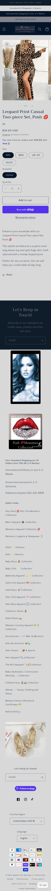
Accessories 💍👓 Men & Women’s (24, 636)
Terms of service (19, 884)
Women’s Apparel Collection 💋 (22, 529)
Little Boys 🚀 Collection (18, 590)
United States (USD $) (24, 821)
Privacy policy (38, 879)
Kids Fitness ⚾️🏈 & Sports (20, 650)
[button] (4, 29)
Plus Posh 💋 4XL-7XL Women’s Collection (22, 513)
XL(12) (9, 162)
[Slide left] (19, 106)
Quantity (6, 182)
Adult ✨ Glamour (15, 547)
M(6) (21, 155)
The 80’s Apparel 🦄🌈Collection (23, 664)
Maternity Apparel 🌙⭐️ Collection (24, 576)
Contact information (27, 888)
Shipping (6, 135)
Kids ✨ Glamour (14, 554)
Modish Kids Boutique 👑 (24, 875)
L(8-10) (36, 155)
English (23, 838)
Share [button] (9, 274)
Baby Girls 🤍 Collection (18, 568)
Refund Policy (12, 711)
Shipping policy (36, 884)
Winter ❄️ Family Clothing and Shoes (21, 692)
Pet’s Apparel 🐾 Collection (20, 657)
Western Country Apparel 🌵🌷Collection (22, 627)
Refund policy (23, 879)
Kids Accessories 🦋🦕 (18, 643)
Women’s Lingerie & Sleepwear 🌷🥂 (24, 538)
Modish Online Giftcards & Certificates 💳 (19, 703)
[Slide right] (32, 106)
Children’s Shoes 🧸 (16, 611)
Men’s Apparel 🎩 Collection (20, 522)
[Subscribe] (41, 340)
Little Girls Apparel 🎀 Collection (23, 583)
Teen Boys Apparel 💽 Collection (23, 604)
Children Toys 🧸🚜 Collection (21, 683)
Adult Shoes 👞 (13, 618)
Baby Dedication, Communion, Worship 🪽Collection (22, 674)
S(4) (8, 155)
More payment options (26, 217)
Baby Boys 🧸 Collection (18, 561)
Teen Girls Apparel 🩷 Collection (23, 597)
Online (9, 175)
